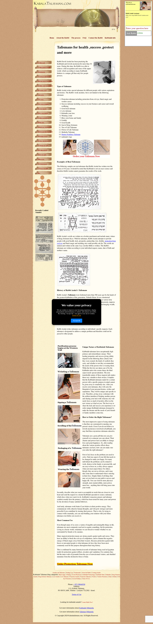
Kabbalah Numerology (89, 574)
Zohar (110, 576)
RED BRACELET (42, 150)
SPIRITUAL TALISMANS (45, 127)
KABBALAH (41, 63)
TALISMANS (41, 72)
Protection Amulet (74, 576)
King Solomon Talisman (44, 576)
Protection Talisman (85, 576)
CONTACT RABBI (43, 169)
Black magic (62, 574)
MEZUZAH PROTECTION (45, 132)
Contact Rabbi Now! (87, 602)
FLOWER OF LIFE (43, 146)
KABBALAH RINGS (43, 118)
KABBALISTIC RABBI (44, 67)
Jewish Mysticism (77, 574)
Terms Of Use (86, 578)
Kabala (114, 576)
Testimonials (77, 572)
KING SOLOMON (43, 113)
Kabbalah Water (100, 574)
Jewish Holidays (76, 578)
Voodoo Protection (102, 576)
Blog (39, 173)
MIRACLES (41, 159)
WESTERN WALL (43, 136)
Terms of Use (76, 594)
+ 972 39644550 (79, 584)
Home (52, 37)
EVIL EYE (40, 100)
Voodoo (94, 576)
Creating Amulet (96, 572)
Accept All (76, 321)
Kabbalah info (110, 37)
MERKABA (41, 123)
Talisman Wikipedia (87, 612)
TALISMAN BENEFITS (44, 77)
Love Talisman (64, 576)
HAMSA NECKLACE (44, 141)
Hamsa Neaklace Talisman (70, 134)
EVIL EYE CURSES (43, 104)
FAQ (84, 37)
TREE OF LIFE (42, 155)
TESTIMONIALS (42, 164)
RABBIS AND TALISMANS (45, 86)
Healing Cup (69, 572)
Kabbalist (108, 574)
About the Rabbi (62, 37)
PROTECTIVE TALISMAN (45, 81)
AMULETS (41, 95)
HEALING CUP (42, 90)
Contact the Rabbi (95, 37)
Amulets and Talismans (59, 572)
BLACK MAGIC (42, 109)
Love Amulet (56, 576)
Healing (69, 574)
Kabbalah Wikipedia (86, 608)
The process (75, 37)
